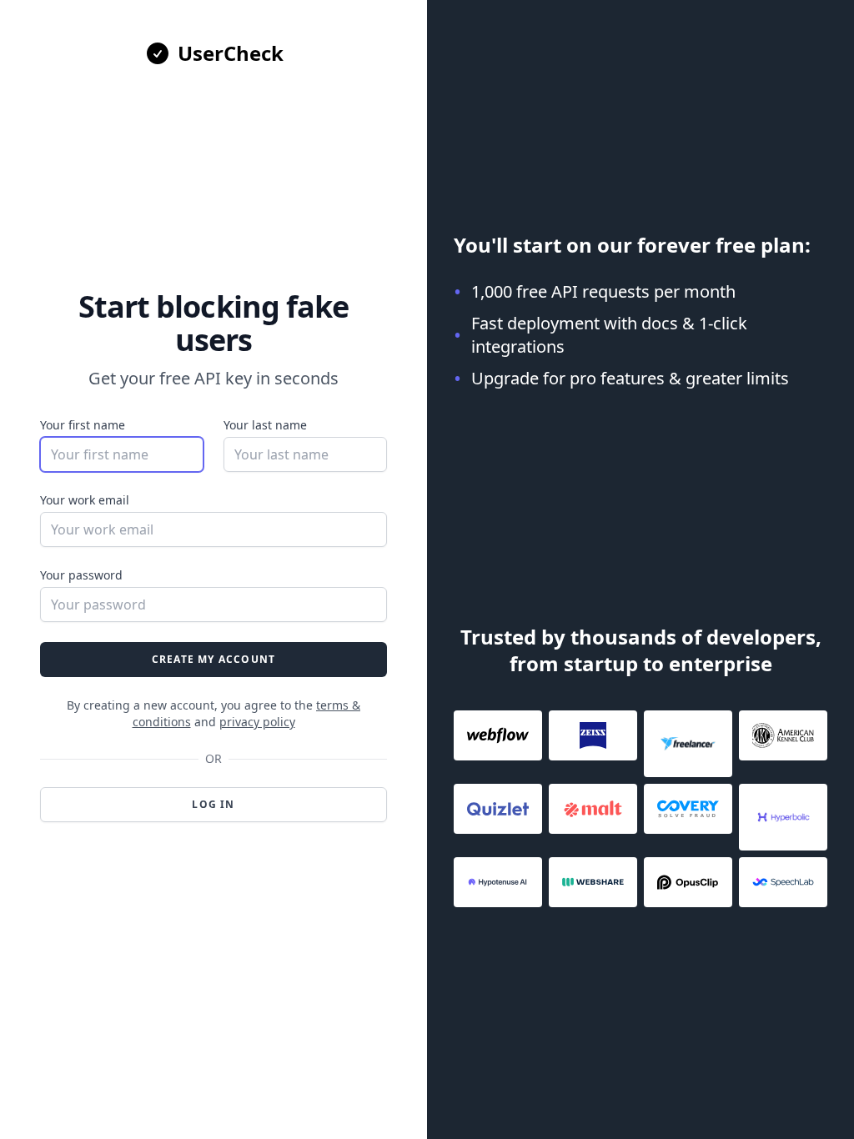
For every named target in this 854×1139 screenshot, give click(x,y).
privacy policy (257, 722)
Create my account (213, 659)
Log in (213, 804)
